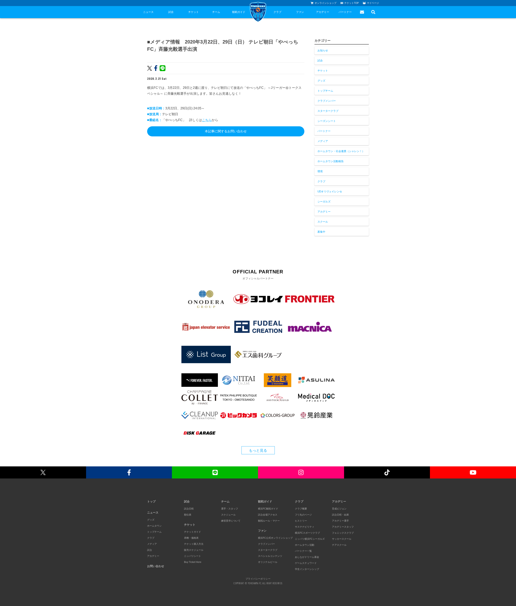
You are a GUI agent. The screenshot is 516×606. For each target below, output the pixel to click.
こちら (207, 120)
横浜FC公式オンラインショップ (275, 537)
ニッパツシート (192, 556)
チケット (193, 11)
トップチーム (325, 90)
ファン (300, 11)
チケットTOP (351, 3)
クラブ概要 (301, 508)
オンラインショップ (325, 3)
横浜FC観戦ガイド (268, 508)
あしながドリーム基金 (307, 557)
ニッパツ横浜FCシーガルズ (310, 539)
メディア (322, 141)
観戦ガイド (238, 11)
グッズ (321, 80)
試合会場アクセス (267, 514)
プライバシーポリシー (258, 578)
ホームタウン (154, 525)
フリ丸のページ (303, 514)
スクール (322, 221)
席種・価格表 (191, 537)
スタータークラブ (327, 110)
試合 (171, 11)
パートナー (345, 11)
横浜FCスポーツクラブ (307, 532)
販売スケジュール (193, 550)
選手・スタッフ (229, 508)
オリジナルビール (267, 562)
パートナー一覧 (303, 551)
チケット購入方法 (193, 544)
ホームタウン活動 (304, 545)
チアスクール (339, 545)
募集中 (321, 231)
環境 (320, 171)
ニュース (148, 11)
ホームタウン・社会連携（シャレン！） (341, 151)
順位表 (187, 514)
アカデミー (322, 11)
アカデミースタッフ (343, 526)
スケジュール (228, 514)
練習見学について (230, 520)
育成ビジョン (339, 508)
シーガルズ (324, 201)
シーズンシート (326, 120)
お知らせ (322, 50)
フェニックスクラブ (343, 532)
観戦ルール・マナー (269, 520)
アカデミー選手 (340, 520)
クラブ (277, 11)
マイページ (373, 3)
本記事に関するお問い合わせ (226, 131)
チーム (216, 11)
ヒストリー (301, 520)
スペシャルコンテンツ (270, 556)
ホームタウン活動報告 (330, 161)
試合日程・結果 (340, 514)
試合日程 (189, 508)
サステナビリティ (304, 526)
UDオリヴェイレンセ (329, 191)
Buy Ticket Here (192, 562)
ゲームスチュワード (306, 563)
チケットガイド (192, 531)
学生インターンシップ (307, 569)
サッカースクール (341, 539)
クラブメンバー (326, 100)
